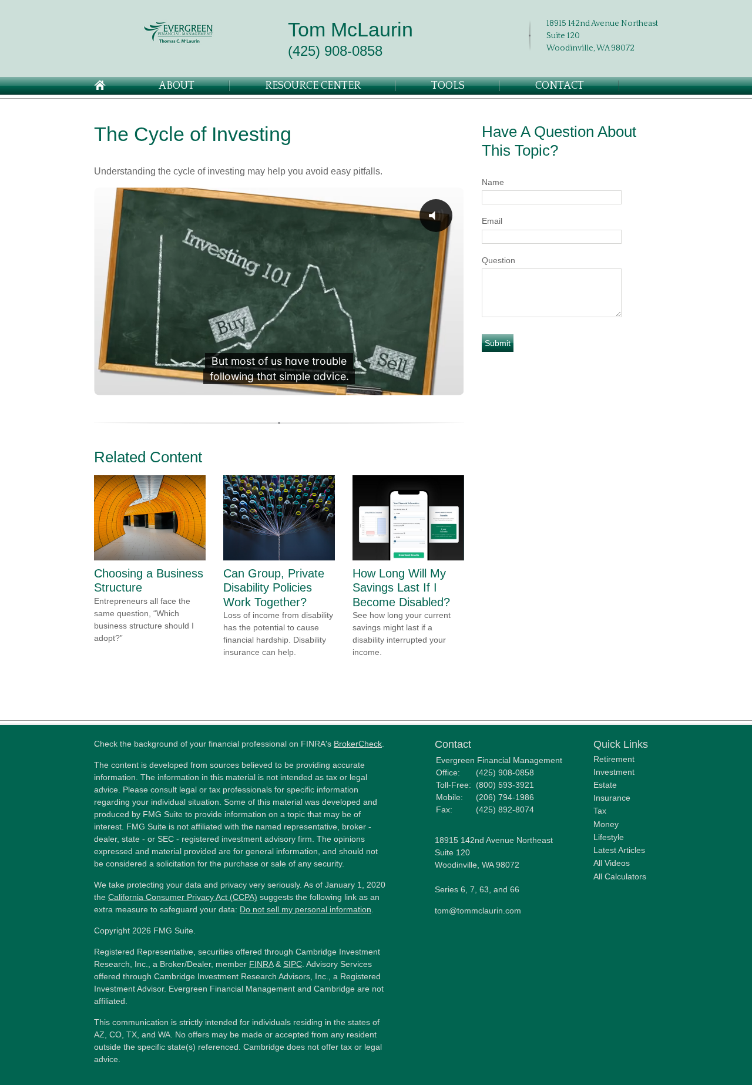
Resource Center (313, 86)
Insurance (611, 797)
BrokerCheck (358, 743)
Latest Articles (619, 850)
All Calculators (619, 876)
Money (606, 824)
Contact (559, 86)
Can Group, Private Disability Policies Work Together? (273, 588)
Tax (599, 810)
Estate (605, 785)
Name (493, 182)
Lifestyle (608, 837)
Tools (448, 86)
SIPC (292, 964)
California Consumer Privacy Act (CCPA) (182, 897)
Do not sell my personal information (305, 909)
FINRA (261, 964)
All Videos (611, 863)
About (176, 86)
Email (492, 221)
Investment (613, 772)
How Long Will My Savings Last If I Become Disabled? (401, 588)
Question (498, 260)
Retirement (613, 759)
